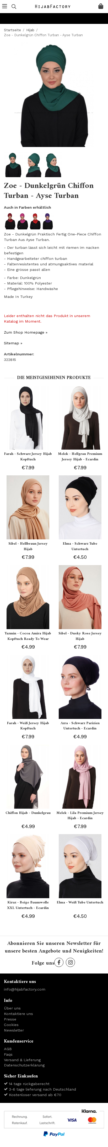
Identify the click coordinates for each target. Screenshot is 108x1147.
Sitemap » (13, 343)
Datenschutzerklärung (24, 1065)
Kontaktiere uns (18, 1014)
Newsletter (14, 1030)
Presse (10, 1019)
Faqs (8, 1054)
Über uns (12, 1008)
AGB (8, 1049)
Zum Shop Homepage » (25, 332)
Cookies (11, 1025)
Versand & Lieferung (22, 1060)
